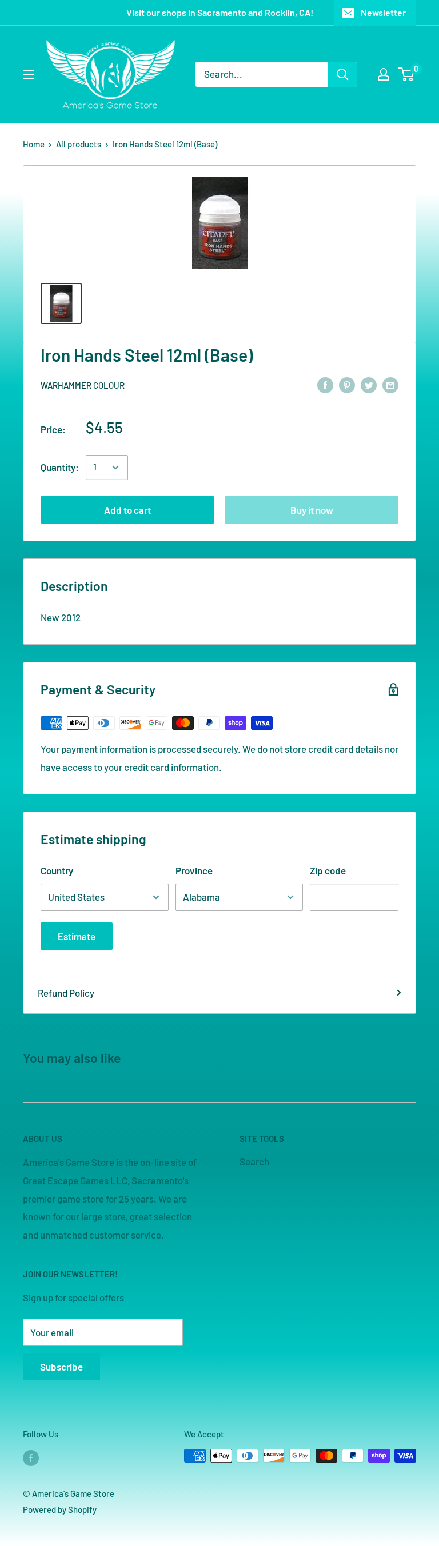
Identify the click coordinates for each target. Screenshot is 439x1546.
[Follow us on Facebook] (31, 1457)
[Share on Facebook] (325, 384)
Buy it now (311, 510)
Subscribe (61, 1366)
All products (78, 144)
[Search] (342, 74)
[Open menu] (28, 74)
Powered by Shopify (60, 1509)
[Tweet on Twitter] (369, 384)
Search (254, 1161)
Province (194, 870)
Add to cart (127, 510)
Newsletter (383, 12)
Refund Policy (66, 992)
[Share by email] (390, 384)
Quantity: (60, 467)
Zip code (328, 870)
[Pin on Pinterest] (347, 384)
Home (34, 144)
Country (57, 870)
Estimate (76, 936)
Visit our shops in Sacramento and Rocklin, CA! (219, 12)
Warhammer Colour (83, 385)
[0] (407, 74)
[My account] (383, 74)
